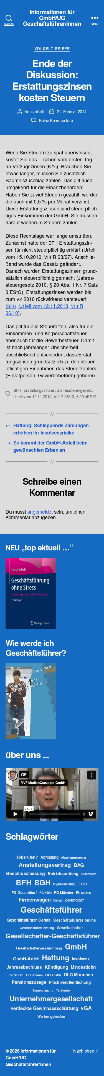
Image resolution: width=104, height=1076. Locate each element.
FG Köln (45, 892)
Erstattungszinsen (39, 390)
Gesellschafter (70, 927)
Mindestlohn (83, 967)
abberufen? (27, 857)
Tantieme (63, 990)
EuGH (82, 883)
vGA (86, 1008)
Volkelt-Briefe (52, 48)
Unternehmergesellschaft (51, 998)
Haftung (55, 957)
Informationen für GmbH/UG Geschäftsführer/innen (52, 17)
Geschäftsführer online (74, 920)
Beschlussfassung (25, 873)
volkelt (38, 111)
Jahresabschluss (24, 967)
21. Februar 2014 (72, 111)
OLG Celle (16, 975)
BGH (42, 882)
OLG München (78, 974)
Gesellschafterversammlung (39, 948)
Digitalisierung (64, 884)
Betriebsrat (89, 874)
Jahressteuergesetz (74, 390)
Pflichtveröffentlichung (70, 982)
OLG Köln (53, 974)
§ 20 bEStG (86, 396)
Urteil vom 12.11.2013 (32, 396)
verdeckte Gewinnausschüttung (44, 1008)
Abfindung (49, 857)
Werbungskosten (51, 1016)
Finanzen (83, 892)
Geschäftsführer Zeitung (37, 928)
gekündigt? (74, 900)
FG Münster (63, 892)
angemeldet (40, 511)
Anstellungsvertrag (45, 865)
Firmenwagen (34, 899)
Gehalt (57, 900)
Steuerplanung (43, 990)
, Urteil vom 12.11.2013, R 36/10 (44, 309)
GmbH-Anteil (26, 958)
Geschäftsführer (51, 909)
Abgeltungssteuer (73, 857)
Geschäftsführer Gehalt (28, 920)
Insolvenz (81, 958)
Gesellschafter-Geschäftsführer (53, 935)
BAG (79, 864)
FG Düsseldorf (24, 892)
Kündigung (56, 966)
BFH (17, 390)
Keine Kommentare (56, 120)
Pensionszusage (29, 982)
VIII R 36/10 (64, 396)
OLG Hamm (34, 975)
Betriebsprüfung (63, 873)
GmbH (76, 946)
